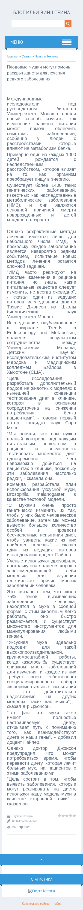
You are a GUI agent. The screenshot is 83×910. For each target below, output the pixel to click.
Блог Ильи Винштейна (41, 12)
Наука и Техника (46, 56)
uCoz (57, 903)
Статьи (26, 56)
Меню (16, 42)
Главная (12, 56)
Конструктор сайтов (36, 903)
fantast (16, 820)
